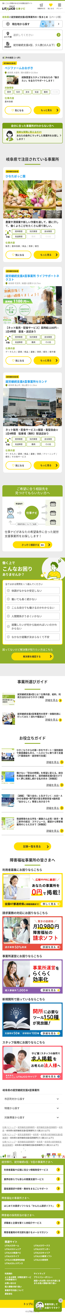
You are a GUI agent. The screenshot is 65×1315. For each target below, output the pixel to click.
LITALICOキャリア (42, 1253)
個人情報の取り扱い (13, 1287)
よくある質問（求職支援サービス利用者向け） (18, 1278)
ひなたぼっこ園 (15, 176)
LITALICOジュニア (13, 1249)
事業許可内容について (14, 1290)
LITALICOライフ (12, 1256)
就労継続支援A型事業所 (47, 1127)
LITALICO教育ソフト (43, 1256)
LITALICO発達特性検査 (15, 1260)
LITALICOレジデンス (14, 1263)
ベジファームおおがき (19, 68)
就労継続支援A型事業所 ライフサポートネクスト (32, 278)
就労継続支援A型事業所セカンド (26, 381)
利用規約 (8, 1273)
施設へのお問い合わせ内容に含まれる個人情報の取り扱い (47, 1282)
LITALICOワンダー (42, 1249)
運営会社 (8, 1294)
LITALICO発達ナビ (13, 1253)
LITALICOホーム (12, 1245)
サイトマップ (39, 1273)
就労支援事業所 (24, 1134)
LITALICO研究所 (41, 1260)
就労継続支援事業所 (26, 1127)
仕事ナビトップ (9, 1127)
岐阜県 (36, 1134)
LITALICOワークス (42, 1245)
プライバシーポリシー (43, 1277)
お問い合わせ (10, 1283)
